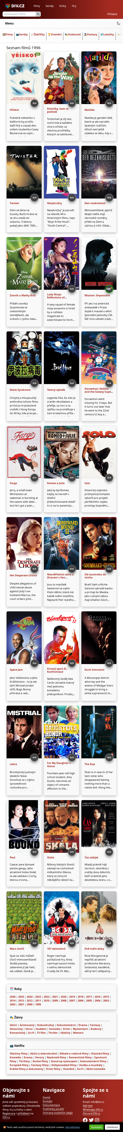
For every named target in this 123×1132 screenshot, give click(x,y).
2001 (21, 1004)
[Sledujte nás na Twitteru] (92, 1120)
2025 (21, 996)
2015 (106, 996)
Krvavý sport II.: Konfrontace (57, 670)
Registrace (9, 1113)
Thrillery (24, 1061)
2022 (46, 996)
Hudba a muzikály (90, 1065)
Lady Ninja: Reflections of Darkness (56, 297)
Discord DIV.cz (91, 1113)
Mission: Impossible (97, 295)
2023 (38, 996)
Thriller (53, 1033)
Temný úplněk (56, 390)
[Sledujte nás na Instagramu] (97, 1120)
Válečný (65, 1033)
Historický (16, 1029)
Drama (82, 1025)
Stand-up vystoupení (64, 1061)
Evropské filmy (19, 1065)
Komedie (54, 1029)
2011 (38, 1000)
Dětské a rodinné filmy (74, 1053)
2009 (55, 1000)
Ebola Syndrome (20, 390)
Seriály (50, 6)
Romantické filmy (80, 1057)
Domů (46, 1097)
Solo (87, 483)
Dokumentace (51, 1105)
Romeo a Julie (56, 483)
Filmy (37, 6)
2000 (30, 1004)
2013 (21, 1000)
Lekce (13, 764)
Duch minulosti (94, 669)
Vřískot (14, 110)
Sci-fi (31, 1033)
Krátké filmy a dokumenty (26, 1069)
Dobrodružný (45, 1025)
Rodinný (96, 1029)
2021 (55, 996)
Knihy (62, 6)
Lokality (108, 34)
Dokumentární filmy (93, 1061)
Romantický (17, 1033)
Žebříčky (39, 34)
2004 (97, 1000)
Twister (14, 203)
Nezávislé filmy (56, 1057)
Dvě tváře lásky (94, 948)
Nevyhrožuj (54, 203)
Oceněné (68, 1069)
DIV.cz (6, 1117)
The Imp (90, 764)
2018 (80, 996)
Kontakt (47, 1101)
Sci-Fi (80, 1069)
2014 (13, 1000)
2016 (97, 996)
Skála (50, 857)
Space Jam (16, 669)
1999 (38, 1004)
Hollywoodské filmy (64, 1065)
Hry (74, 6)
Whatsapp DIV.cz (93, 1109)
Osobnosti (74, 34)
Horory (39, 1057)
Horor (29, 1029)
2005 (89, 1000)
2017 (89, 996)
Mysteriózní (80, 1029)
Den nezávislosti (95, 203)
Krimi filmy (53, 1069)
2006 (80, 1000)
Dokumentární (66, 1025)
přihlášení (24, 1113)
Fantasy (95, 1025)
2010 (46, 1000)
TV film (41, 1033)
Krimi (66, 1029)
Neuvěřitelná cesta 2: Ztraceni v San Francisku (60, 577)
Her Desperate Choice (23, 575)
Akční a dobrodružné (43, 1053)
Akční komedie (95, 1069)
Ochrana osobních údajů (58, 1113)
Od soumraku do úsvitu (95, 576)
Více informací (72, 1127)
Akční (13, 1025)
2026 (13, 996)
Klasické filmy (100, 1053)
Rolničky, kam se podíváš (58, 110)
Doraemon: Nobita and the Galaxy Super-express (99, 392)
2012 (30, 1000)
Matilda (89, 110)
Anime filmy (40, 1061)
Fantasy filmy (40, 1065)
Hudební (41, 1029)
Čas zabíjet (91, 857)
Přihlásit (112, 14)
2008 (63, 1000)
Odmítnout (112, 1127)
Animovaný (27, 1025)
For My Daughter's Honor (59, 764)
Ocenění (56, 34)
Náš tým (88, 1106)
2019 (72, 996)
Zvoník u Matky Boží (23, 295)
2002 (13, 1004)
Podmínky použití (53, 1109)
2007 (72, 1000)
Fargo (13, 483)
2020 (63, 996)
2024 (30, 996)
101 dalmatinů (56, 948)
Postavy (92, 34)
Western (78, 1033)
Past (12, 857)
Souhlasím (96, 1127)
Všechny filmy (19, 1053)
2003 (106, 1000)
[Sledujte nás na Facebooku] (86, 1120)
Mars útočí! (17, 948)
